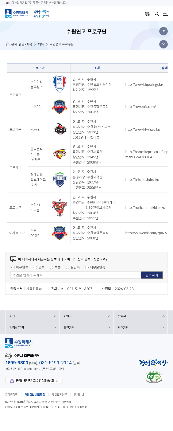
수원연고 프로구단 (62, 44)
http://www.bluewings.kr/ (144, 84)
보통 (57, 267)
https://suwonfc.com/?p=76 (146, 232)
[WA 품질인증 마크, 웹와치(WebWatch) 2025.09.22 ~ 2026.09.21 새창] (154, 377)
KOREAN (147, 14)
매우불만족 (97, 267)
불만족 (75, 267)
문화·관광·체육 (21, 44)
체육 (41, 44)
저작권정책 (11, 394)
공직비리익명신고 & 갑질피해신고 (35, 380)
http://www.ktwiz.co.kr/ (142, 129)
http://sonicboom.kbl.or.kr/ (145, 207)
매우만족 (22, 267)
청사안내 (79, 394)
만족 (41, 267)
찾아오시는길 (59, 394)
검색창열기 (157, 14)
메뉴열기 (165, 14)
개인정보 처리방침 (35, 394)
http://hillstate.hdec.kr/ (142, 179)
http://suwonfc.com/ (140, 106)
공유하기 (163, 31)
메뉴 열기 (162, 44)
